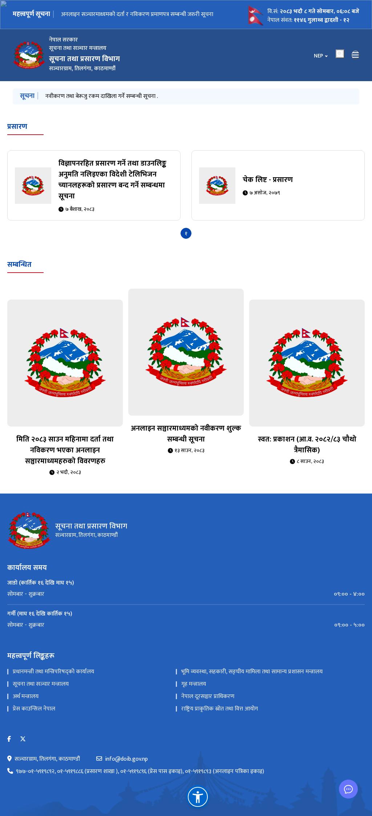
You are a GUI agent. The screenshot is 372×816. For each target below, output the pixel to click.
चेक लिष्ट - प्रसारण (268, 180)
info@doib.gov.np (126, 759)
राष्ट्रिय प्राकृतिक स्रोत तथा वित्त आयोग (219, 709)
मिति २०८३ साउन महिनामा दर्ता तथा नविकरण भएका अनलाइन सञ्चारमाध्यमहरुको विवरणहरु (140, 96)
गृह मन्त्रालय (193, 684)
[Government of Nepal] (29, 55)
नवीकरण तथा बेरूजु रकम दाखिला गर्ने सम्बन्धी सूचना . (117, 14)
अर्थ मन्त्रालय (26, 696)
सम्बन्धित (19, 264)
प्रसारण (17, 126)
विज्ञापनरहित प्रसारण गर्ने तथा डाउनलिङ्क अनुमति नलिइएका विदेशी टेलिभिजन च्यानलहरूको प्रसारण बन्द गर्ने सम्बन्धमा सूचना (112, 179)
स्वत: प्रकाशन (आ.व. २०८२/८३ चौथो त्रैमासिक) (307, 444)
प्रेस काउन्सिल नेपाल (34, 709)
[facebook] (9, 739)
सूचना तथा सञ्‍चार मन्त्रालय (41, 684)
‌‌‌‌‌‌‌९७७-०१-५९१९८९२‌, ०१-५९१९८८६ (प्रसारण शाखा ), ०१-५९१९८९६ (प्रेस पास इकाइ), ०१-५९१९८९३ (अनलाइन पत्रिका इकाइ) (140, 771)
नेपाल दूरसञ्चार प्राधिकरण (207, 696)
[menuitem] (186, 594)
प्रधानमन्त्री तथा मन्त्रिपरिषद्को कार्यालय (53, 672)
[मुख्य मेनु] (356, 55)
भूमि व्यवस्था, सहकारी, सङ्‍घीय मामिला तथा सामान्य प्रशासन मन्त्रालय (252, 672)
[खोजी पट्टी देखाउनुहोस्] (340, 53)
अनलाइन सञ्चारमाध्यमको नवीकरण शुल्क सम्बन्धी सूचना (186, 433)
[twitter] (23, 739)
